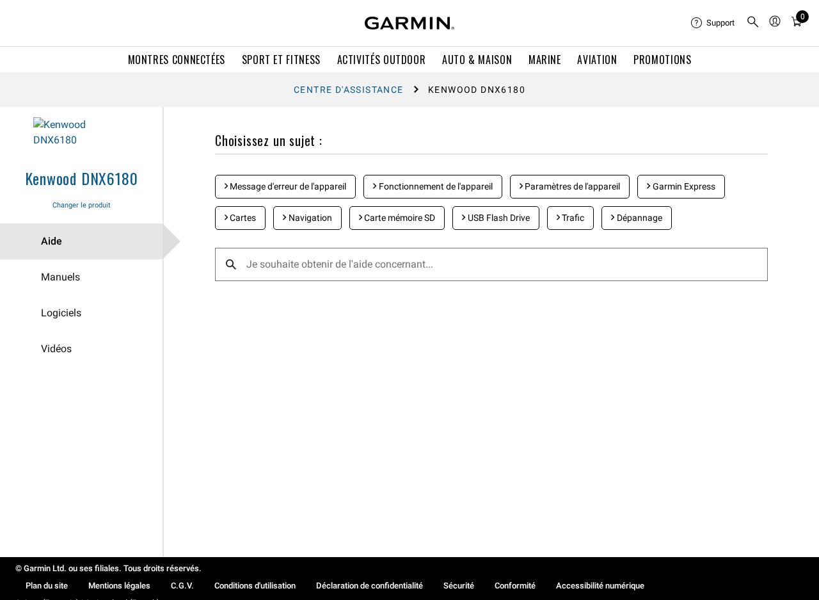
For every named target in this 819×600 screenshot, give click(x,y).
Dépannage (638, 218)
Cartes (242, 218)
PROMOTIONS (662, 59)
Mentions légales (119, 585)
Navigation (309, 218)
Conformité (515, 585)
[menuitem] (713, 23)
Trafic (572, 218)
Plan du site (47, 585)
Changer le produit (81, 205)
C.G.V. (182, 585)
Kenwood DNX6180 (81, 178)
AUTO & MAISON (477, 59)
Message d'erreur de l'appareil (287, 186)
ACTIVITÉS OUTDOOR (381, 59)
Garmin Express (683, 186)
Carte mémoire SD (398, 218)
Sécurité (458, 585)
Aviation (597, 59)
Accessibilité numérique (600, 585)
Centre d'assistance (349, 90)
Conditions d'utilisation (255, 585)
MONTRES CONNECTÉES (177, 59)
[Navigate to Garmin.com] (409, 23)
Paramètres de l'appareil (571, 186)
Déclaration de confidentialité (369, 585)
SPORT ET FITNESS (281, 59)
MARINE (545, 59)
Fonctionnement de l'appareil (435, 186)
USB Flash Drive (498, 218)
